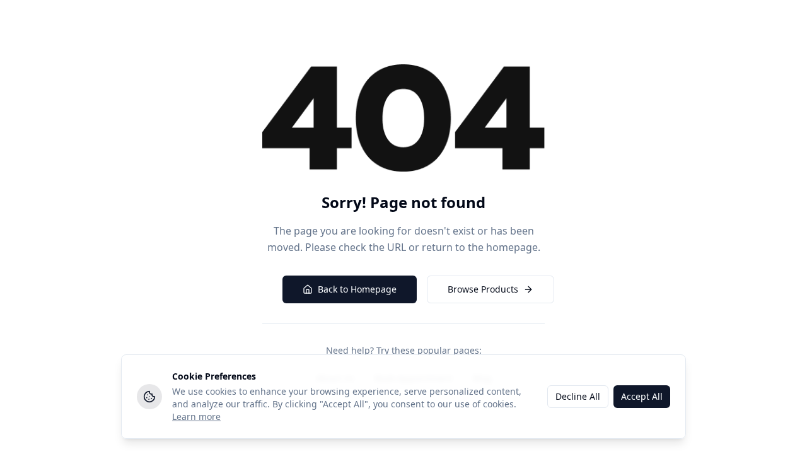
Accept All (642, 396)
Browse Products (483, 289)
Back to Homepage (357, 289)
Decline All (577, 396)
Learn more (196, 416)
